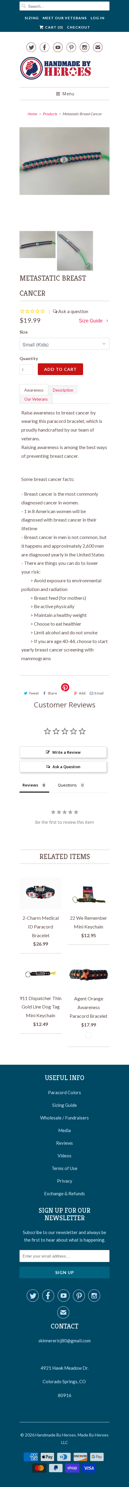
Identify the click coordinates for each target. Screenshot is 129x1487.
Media (64, 1130)
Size (24, 331)
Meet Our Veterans (65, 18)
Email (99, 693)
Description (63, 390)
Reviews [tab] (30, 785)
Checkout (78, 27)
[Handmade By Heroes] (56, 69)
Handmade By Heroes (55, 1434)
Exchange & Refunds (64, 1193)
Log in (97, 18)
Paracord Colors (64, 1092)
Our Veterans (36, 399)
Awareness (34, 390)
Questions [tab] (67, 785)
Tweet (34, 693)
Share (52, 693)
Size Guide (91, 320)
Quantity (29, 358)
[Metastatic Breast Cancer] (65, 161)
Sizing (32, 18)
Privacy (64, 1181)
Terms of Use (64, 1168)
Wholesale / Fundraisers (64, 1117)
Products (50, 114)
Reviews (64, 1143)
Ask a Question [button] (66, 766)
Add (82, 693)
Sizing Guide (64, 1105)
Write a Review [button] (66, 752)
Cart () (53, 27)
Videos (64, 1155)
